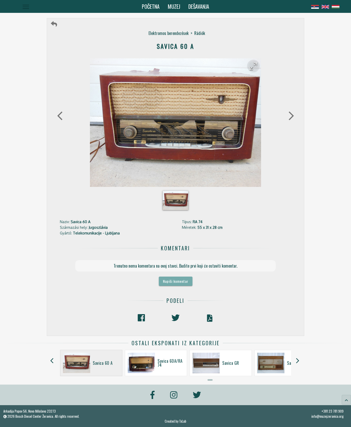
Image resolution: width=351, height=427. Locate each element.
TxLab (182, 421)
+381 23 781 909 (332, 411)
